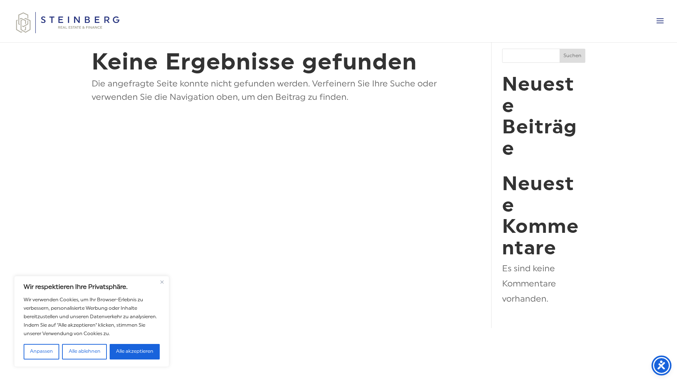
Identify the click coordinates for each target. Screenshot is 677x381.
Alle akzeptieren (134, 351)
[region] (91, 321)
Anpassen (41, 351)
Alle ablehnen (84, 351)
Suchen (572, 56)
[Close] (162, 282)
